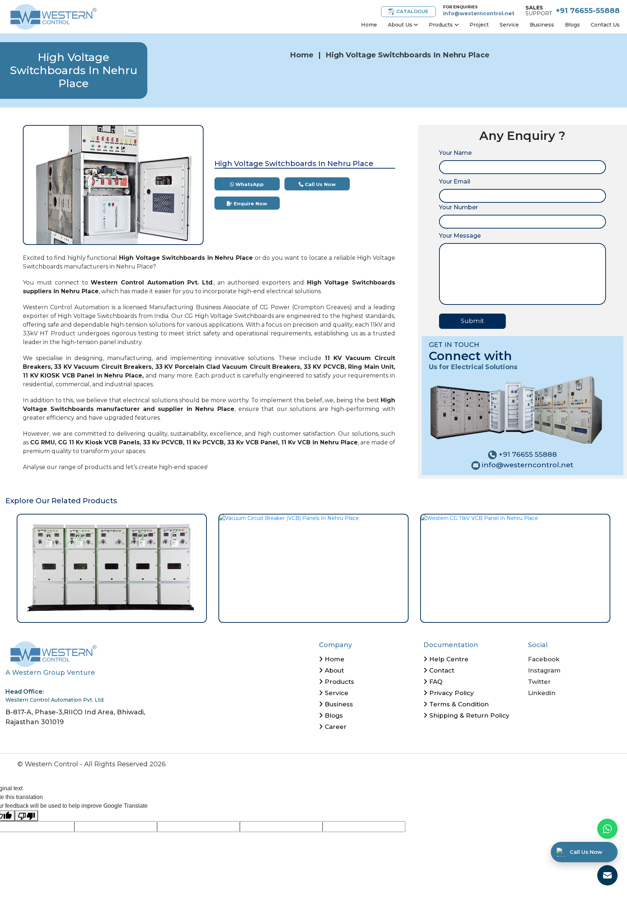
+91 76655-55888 (588, 10)
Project (479, 24)
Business (542, 24)
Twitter (539, 681)
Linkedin (542, 693)
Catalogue (412, 11)
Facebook (544, 659)
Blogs (572, 24)
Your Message (460, 235)
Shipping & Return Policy (468, 715)
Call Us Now (319, 184)
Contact (440, 670)
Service (509, 24)
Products (441, 24)
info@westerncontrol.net (479, 13)
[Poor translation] (26, 816)
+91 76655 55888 (527, 454)
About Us (401, 24)
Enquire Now (249, 203)
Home (369, 24)
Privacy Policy (450, 693)
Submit (472, 320)
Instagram (544, 670)
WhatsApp (249, 184)
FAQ (434, 681)
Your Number (458, 207)
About (333, 670)
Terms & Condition (458, 704)
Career (335, 726)
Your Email (454, 181)
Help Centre (447, 659)
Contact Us (605, 24)
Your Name (455, 152)
